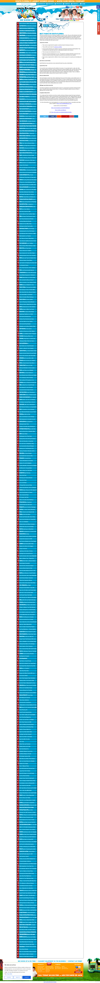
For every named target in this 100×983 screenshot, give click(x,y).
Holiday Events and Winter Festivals (27, 524)
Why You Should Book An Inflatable (26, 761)
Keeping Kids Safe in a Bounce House (27, 560)
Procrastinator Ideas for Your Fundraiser (27, 868)
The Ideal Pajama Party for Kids (26, 809)
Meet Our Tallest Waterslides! (25, 624)
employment (58, 967)
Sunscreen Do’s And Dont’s (25, 702)
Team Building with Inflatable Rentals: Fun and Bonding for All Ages (27, 122)
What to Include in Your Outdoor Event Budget (27, 283)
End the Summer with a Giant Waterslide (28, 555)
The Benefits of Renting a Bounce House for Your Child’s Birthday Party (27, 105)
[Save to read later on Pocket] (72, 116)
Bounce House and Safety (24, 797)
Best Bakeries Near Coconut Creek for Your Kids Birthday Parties (27, 823)
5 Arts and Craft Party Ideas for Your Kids (28, 824)
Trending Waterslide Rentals (25, 221)
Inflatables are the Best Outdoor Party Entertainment (27, 327)
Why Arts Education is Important (26, 441)
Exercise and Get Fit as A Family (26, 619)
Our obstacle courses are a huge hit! (27, 612)
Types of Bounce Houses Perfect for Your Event (28, 154)
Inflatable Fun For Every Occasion (26, 653)
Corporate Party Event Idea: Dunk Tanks (27, 939)
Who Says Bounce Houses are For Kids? (27, 787)
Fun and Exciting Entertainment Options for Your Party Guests (27, 112)
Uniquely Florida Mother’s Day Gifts (26, 587)
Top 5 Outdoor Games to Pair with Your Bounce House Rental (27, 83)
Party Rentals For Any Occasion (26, 387)
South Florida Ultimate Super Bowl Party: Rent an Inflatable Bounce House (27, 945)
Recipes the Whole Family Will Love (27, 673)
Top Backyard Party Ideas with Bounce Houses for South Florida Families (27, 56)
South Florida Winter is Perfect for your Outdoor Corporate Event (27, 395)
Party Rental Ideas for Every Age (26, 941)
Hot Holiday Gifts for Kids (24, 414)
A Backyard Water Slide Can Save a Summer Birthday (26, 342)
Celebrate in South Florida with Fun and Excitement (27, 49)
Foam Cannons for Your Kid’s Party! (27, 253)
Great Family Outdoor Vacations (26, 577)
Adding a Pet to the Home (24, 514)
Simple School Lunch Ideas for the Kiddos (26, 513)
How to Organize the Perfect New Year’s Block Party (27, 635)
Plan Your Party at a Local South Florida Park (27, 816)
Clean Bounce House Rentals (25, 453)
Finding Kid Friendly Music (25, 458)
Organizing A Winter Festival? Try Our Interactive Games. (27, 632)
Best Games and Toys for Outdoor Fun (27, 257)
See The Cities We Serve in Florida (50, 982)
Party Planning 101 (23, 709)
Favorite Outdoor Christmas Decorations (27, 170)
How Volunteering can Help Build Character (26, 530)
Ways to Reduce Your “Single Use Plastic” (26, 559)
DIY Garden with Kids (23, 497)
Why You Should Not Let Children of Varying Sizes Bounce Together (27, 198)
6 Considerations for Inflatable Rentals (27, 162)
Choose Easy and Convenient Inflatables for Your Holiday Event (27, 173)
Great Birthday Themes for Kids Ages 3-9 (28, 489)
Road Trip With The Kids (24, 739)
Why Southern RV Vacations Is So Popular (26, 381)
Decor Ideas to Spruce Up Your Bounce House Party (27, 97)
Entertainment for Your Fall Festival (26, 231)
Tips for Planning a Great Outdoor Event (27, 350)
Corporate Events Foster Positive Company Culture (26, 391)
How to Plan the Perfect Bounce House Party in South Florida (27, 107)
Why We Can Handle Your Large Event (27, 663)
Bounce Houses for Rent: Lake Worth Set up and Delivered (28, 911)
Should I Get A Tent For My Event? (26, 778)
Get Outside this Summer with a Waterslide (26, 456)
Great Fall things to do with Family (26, 773)
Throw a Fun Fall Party (24, 533)
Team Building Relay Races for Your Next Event (28, 918)
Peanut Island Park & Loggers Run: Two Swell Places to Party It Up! (27, 923)
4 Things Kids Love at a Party (25, 485)
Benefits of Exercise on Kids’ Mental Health (27, 332)
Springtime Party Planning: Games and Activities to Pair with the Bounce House (27, 100)
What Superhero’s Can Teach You (26, 866)
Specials (59, 3)
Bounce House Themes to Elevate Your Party (27, 141)
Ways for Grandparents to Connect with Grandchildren (27, 532)
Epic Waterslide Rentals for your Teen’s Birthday (27, 412)
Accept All (27, 977)
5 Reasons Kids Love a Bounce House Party (27, 200)
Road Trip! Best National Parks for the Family (27, 571)
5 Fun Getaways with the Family (26, 377)
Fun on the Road (22, 482)
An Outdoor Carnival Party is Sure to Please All (27, 403)
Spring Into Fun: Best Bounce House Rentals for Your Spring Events (27, 90)
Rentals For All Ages (23, 763)
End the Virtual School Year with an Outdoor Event (26, 364)
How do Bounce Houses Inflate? (26, 299)
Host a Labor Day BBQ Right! (25, 790)
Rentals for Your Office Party (25, 223)
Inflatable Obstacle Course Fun (25, 751)
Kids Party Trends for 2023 (24, 211)
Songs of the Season (23, 165)
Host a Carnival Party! (24, 494)
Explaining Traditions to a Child (26, 314)
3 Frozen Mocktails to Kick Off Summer (27, 272)
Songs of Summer (23, 548)
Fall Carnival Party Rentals (25, 323)
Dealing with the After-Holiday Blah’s (27, 851)
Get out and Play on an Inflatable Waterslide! (26, 371)
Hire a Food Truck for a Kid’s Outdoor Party (27, 268)
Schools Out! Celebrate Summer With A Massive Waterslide (27, 693)
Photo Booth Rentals (23, 949)
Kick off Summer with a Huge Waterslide (27, 575)
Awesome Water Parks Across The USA (27, 685)
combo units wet (42, 968)
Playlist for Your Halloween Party (26, 878)
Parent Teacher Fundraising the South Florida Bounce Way (27, 850)
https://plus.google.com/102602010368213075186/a (61, 112)
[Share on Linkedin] (76, 116)
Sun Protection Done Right (25, 585)
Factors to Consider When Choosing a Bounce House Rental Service (27, 151)
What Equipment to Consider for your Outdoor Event (27, 420)
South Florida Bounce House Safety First (28, 890)
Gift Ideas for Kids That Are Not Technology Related (26, 227)
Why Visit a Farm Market (24, 209)
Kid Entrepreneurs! (23, 658)
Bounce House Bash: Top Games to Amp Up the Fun (28, 114)
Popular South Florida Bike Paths (26, 543)
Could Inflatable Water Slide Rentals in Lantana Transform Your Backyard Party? (28, 41)
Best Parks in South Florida (25, 660)
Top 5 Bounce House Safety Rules (26, 238)
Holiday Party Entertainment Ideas (26, 319)
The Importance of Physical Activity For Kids (27, 383)
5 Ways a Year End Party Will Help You (27, 880)
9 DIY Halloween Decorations (25, 328)
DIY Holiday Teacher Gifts (24, 756)
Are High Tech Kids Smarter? (25, 734)
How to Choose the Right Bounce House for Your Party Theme (27, 36)
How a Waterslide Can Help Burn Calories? (26, 889)
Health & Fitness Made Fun (25, 729)
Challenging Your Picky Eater (25, 436)
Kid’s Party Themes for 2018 (25, 722)
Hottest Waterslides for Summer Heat (27, 277)
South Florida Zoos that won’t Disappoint (25, 505)
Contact (75, 3)
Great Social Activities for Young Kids (27, 519)
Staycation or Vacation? (24, 668)
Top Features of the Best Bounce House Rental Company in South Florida (27, 27)
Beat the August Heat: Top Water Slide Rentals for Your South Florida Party (27, 61)
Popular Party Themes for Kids (25, 365)
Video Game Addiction (24, 700)
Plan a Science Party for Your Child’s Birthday (27, 830)
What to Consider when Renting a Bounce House (26, 500)
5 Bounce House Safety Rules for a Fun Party (27, 305)
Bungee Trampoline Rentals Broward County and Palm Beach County (27, 913)
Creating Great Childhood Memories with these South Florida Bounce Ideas (28, 806)
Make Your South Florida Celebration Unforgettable (27, 51)
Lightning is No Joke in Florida (26, 551)
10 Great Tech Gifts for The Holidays (27, 643)
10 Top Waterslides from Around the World (27, 615)
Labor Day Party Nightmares (25, 875)
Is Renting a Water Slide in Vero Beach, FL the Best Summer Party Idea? (27, 39)
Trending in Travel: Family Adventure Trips (27, 510)
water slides (41, 967)
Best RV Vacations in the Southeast (26, 409)
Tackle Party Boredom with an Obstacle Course (27, 488)
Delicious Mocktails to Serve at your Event (27, 369)
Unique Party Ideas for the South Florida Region (27, 794)
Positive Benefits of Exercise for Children (28, 465)
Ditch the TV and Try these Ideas (26, 592)
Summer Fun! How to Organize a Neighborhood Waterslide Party (26, 205)
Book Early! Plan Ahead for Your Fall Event (27, 667)
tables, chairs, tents (50, 968)
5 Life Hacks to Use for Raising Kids (26, 783)
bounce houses (41, 966)
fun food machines (50, 967)
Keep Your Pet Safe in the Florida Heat (27, 590)
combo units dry (42, 969)
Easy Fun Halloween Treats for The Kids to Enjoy (27, 652)
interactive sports (50, 966)
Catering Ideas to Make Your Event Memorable (26, 310)
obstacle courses (42, 971)
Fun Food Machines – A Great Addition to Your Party (27, 630)
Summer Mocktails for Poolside (26, 460)
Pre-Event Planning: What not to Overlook (26, 337)
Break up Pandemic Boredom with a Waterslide (27, 452)
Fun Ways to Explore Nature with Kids (27, 428)
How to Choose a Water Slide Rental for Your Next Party (27, 24)
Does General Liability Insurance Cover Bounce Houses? (27, 242)
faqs (63, 966)
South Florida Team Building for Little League (27, 894)
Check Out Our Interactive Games (26, 565)
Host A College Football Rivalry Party (27, 780)
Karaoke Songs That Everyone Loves (27, 216)
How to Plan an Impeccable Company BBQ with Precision (27, 925)
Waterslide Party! (23, 480)
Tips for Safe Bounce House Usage (26, 155)
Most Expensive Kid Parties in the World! (28, 841)
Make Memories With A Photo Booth (27, 758)
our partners (58, 968)
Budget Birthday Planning (24, 472)
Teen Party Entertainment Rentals (26, 218)
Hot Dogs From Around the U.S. (26, 553)
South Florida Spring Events (25, 712)
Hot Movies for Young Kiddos (25, 467)
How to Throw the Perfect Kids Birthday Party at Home (27, 34)
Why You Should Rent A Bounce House (27, 951)
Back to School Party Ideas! (25, 248)
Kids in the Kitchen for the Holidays (26, 416)
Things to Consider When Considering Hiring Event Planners (27, 916)
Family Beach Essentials (24, 563)
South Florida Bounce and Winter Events (28, 863)
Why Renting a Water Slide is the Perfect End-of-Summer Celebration (27, 53)
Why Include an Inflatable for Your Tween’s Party (26, 285)
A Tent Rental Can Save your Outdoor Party (27, 361)
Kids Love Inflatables (23, 521)
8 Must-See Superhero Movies (25, 580)
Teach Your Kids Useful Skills (25, 731)
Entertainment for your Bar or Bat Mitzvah (26, 359)
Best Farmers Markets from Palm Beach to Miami (27, 542)
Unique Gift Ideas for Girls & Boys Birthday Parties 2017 (26, 808)
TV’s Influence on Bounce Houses (26, 883)
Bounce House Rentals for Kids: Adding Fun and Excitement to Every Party (27, 129)
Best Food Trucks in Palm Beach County (27, 900)
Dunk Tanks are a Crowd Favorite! (26, 345)
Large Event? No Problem (24, 770)
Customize (9, 977)
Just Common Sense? (24, 856)
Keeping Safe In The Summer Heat (26, 680)
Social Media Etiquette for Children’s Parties (27, 276)
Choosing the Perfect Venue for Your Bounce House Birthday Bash (27, 117)
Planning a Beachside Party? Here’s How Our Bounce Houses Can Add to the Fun (28, 78)
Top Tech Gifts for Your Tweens (26, 321)
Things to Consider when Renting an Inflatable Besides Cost (27, 427)
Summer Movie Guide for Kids (25, 568)
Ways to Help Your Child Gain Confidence (25, 471)
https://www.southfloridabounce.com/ (64, 103)
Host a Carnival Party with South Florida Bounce (27, 649)
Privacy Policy (9, 973)
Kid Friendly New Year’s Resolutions (27, 404)
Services (51, 3)
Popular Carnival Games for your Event (27, 353)
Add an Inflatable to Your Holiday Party (27, 641)
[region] (18, 971)
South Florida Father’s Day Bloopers (27, 895)
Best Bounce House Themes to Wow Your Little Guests (27, 119)
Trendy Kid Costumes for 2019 (25, 538)
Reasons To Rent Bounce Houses (26, 956)
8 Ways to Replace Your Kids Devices (27, 607)
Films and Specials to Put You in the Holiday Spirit (27, 168)
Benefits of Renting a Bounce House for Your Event (27, 158)
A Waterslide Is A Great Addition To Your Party (28, 706)
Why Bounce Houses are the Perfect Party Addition (26, 149)
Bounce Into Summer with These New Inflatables (27, 356)
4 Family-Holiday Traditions (25, 861)
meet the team (65, 968)
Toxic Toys (21, 741)
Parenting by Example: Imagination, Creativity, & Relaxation (27, 803)
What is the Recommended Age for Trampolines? (26, 271)
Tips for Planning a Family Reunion (26, 301)
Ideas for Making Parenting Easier (26, 724)
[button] (98, 7)
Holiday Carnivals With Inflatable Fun (27, 858)
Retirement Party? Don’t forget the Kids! (27, 834)
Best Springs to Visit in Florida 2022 (27, 289)
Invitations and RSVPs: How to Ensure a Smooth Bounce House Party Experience (28, 93)
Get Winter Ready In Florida (25, 753)
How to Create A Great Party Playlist (26, 626)
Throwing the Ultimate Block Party (26, 873)
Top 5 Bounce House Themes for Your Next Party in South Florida (27, 110)
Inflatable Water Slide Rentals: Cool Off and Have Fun (27, 127)
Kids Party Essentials (23, 343)
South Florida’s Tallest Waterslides (26, 795)
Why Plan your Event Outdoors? (26, 372)
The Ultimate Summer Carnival (25, 885)
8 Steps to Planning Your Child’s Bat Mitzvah (27, 847)
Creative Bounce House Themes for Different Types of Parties (26, 134)
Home (83, 3)
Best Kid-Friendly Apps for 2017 (26, 853)
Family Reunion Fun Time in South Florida (26, 820)
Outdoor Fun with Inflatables (25, 463)
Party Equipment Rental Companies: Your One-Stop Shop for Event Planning (27, 124)
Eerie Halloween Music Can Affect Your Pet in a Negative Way (27, 185)
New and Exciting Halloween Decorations (28, 179)
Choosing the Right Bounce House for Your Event (27, 146)
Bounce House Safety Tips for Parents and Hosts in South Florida (27, 102)
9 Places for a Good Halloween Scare (27, 182)
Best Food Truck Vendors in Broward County (27, 908)
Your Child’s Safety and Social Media (27, 714)
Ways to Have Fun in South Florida (26, 384)
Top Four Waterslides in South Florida (27, 927)
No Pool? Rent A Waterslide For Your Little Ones (27, 684)
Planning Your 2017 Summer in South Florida (27, 813)
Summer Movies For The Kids (25, 690)
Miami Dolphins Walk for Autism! (26, 954)
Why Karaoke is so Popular (25, 235)
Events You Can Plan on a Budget (26, 719)
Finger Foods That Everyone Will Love (27, 638)
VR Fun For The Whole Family (25, 687)
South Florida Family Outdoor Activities (27, 536)
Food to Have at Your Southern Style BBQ (27, 215)
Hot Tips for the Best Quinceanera (26, 844)
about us (58, 966)
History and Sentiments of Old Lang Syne (26, 161)
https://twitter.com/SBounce (60, 110)
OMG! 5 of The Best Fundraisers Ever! (27, 827)
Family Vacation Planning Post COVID (27, 287)
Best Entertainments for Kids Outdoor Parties (27, 307)
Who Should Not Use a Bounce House (27, 292)
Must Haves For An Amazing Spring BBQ (28, 707)
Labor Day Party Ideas (24, 670)
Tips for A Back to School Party (26, 871)
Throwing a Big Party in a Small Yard (27, 338)
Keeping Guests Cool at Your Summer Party (27, 256)
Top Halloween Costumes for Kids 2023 (27, 189)
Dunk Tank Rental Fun (24, 748)
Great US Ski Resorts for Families (26, 616)
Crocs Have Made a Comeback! (25, 294)
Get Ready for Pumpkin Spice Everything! (24, 657)
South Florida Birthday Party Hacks (26, 897)
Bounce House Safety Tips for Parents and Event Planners (27, 136)
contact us (65, 967)
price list (48, 970)
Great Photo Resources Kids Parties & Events (27, 837)
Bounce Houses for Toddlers (25, 250)
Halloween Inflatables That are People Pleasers (27, 188)
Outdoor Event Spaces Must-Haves (26, 311)
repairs (48, 971)
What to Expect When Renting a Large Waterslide (27, 246)
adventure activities (58, 46)
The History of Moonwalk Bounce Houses (28, 905)
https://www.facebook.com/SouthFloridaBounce (60, 107)
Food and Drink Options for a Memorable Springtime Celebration (28, 95)
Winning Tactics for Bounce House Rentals (26, 903)
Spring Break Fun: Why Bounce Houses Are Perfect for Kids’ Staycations (27, 85)
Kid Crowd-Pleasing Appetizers (26, 421)
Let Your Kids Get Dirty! (24, 775)
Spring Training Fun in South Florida (27, 609)
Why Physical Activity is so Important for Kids (28, 408)
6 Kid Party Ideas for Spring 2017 (26, 839)
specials (48, 969)
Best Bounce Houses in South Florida (27, 573)
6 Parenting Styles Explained (25, 502)
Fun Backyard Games (23, 265)
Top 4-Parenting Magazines (25, 717)
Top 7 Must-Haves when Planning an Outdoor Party (27, 393)
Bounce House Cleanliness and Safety (27, 936)
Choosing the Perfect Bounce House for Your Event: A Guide (27, 139)
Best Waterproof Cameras (24, 697)
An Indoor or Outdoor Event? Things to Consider (27, 334)
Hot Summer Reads (23, 675)
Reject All (18, 977)
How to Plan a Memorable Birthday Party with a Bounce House (27, 132)
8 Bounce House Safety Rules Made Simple (26, 921)
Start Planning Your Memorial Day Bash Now (27, 598)
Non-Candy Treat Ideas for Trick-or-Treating (26, 195)
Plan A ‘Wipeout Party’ (24, 765)
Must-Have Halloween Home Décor (26, 191)
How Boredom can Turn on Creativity (27, 399)
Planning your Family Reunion (25, 477)
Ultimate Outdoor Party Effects (25, 260)
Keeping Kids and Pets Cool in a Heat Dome (27, 207)
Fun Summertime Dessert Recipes (26, 446)
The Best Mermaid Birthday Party (26, 726)
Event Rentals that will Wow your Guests (27, 375)
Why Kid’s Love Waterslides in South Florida (27, 801)
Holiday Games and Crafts (24, 746)
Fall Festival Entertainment (25, 316)
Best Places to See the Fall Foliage (26, 228)
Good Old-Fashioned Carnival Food (26, 768)
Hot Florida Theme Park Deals (25, 595)
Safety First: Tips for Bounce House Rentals (26, 144)
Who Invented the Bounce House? (26, 279)
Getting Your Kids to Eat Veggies (26, 546)
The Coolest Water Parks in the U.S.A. (27, 604)
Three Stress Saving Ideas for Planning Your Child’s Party (27, 202)
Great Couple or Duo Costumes (26, 646)
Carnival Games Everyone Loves (26, 817)
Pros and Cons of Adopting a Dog (26, 443)
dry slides (40, 970)
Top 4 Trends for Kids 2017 (25, 785)
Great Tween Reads (23, 433)
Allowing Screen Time (24, 424)
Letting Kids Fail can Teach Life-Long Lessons (27, 601)
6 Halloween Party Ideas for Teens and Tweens (27, 178)
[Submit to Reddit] (59, 116)
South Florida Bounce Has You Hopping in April (27, 833)
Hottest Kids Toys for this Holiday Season (26, 527)
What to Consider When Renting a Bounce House (26, 298)
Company (67, 3)
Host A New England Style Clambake (27, 678)
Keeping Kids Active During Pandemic (27, 438)
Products (42, 3)
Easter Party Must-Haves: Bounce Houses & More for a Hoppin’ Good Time (28, 88)
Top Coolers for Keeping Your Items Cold (28, 262)
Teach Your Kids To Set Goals (25, 736)
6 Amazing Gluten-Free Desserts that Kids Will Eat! (27, 603)
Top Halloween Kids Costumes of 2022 (27, 233)
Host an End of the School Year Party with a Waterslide (27, 583)
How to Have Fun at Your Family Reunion (28, 621)
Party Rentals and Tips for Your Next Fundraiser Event (27, 935)
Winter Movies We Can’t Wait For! (26, 636)
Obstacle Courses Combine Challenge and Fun (27, 508)
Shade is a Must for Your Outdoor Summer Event (26, 349)
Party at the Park (22, 475)
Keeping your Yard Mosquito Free (26, 448)
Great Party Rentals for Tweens (25, 492)
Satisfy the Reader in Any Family (26, 174)
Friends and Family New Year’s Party (27, 516)
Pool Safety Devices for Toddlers (26, 243)
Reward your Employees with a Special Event (27, 398)
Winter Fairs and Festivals (24, 744)
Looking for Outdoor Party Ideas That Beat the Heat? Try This (27, 44)
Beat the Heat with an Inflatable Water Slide (27, 432)
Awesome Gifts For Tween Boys (26, 695)
